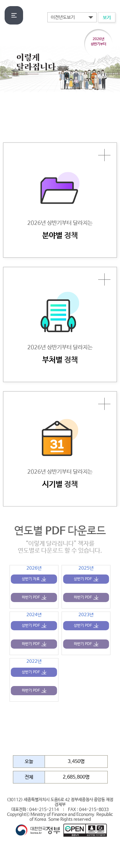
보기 (107, 17)
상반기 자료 (31, 579)
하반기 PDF (31, 597)
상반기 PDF (83, 579)
